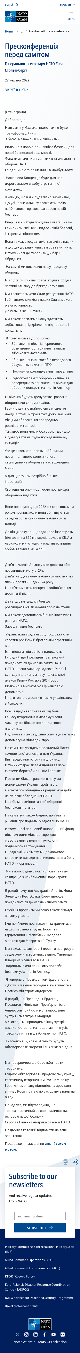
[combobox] (67, 4)
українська (15, 89)
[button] (67, 4)
